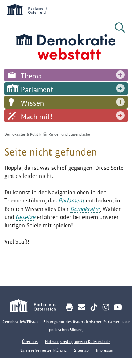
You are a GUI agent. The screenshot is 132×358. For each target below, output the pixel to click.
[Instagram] (105, 307)
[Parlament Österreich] (36, 306)
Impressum (105, 350)
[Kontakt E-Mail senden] (81, 307)
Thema (31, 76)
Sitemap (81, 350)
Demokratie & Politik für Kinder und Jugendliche (47, 134)
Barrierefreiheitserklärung (43, 350)
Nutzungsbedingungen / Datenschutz (77, 341)
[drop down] (120, 75)
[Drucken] (69, 307)
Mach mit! (36, 117)
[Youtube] (117, 307)
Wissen (32, 103)
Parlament (37, 89)
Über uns (30, 341)
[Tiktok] (93, 307)
